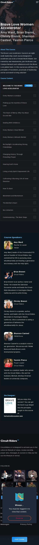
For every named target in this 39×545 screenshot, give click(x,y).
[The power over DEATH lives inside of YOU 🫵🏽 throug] (32, 475)
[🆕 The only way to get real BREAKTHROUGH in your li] (19, 475)
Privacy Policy (26, 524)
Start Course (19, 539)
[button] (37, 2)
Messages (5, 524)
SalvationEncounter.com (13, 416)
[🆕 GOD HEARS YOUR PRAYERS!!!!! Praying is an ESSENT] (7, 475)
